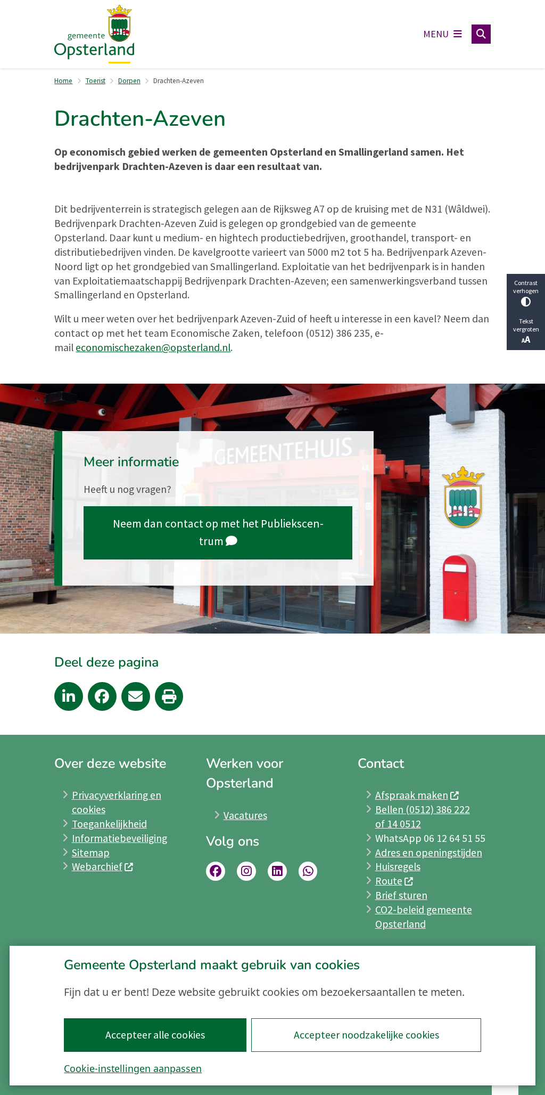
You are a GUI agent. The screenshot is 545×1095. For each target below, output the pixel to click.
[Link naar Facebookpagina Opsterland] (215, 871)
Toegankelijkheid (109, 823)
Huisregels (397, 866)
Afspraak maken (411, 795)
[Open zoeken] (481, 34)
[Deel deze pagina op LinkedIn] (68, 696)
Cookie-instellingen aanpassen (133, 1068)
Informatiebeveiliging (119, 838)
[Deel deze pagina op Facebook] (102, 696)
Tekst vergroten (526, 325)
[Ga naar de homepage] (94, 34)
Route (388, 880)
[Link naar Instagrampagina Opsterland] (246, 871)
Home (63, 80)
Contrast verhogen (526, 287)
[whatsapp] (308, 871)
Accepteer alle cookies (155, 1034)
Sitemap (91, 852)
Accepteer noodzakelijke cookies (366, 1034)
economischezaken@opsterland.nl (153, 347)
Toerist (95, 80)
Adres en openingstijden (428, 852)
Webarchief (97, 866)
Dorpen (129, 80)
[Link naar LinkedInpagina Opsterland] (277, 871)
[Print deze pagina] (169, 696)
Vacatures (245, 815)
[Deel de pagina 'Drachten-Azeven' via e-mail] (135, 696)
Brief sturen (401, 895)
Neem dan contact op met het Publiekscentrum (218, 532)
